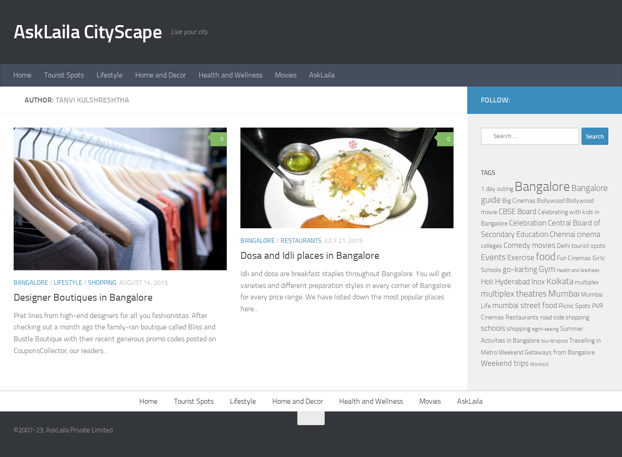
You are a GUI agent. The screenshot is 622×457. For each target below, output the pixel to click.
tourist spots (554, 341)
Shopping (102, 283)
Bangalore (31, 283)
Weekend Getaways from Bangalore (547, 352)
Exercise (521, 257)
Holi (487, 281)
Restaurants (300, 241)
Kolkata (559, 282)
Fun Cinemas (574, 258)
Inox (538, 281)
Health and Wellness (230, 75)
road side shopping (564, 317)
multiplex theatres (514, 294)
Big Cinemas (518, 201)
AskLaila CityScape (88, 32)
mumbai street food (524, 305)
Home (22, 75)
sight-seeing (545, 329)
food (546, 257)
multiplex (587, 282)
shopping (518, 329)
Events (493, 257)
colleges (491, 246)
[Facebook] (588, 99)
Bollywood (551, 201)
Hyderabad (512, 281)
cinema (588, 234)
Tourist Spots (64, 75)
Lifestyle (109, 75)
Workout (539, 364)
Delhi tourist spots (581, 246)
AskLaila (322, 75)
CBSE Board (517, 211)
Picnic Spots (575, 306)
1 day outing (497, 189)
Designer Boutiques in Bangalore (83, 297)
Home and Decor (160, 75)
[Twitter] (602, 99)
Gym (547, 269)
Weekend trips (505, 363)
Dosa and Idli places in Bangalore (309, 256)
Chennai (563, 234)
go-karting (520, 269)
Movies (285, 75)
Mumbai (564, 293)
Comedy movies (530, 245)
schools (493, 328)
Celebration (527, 223)
